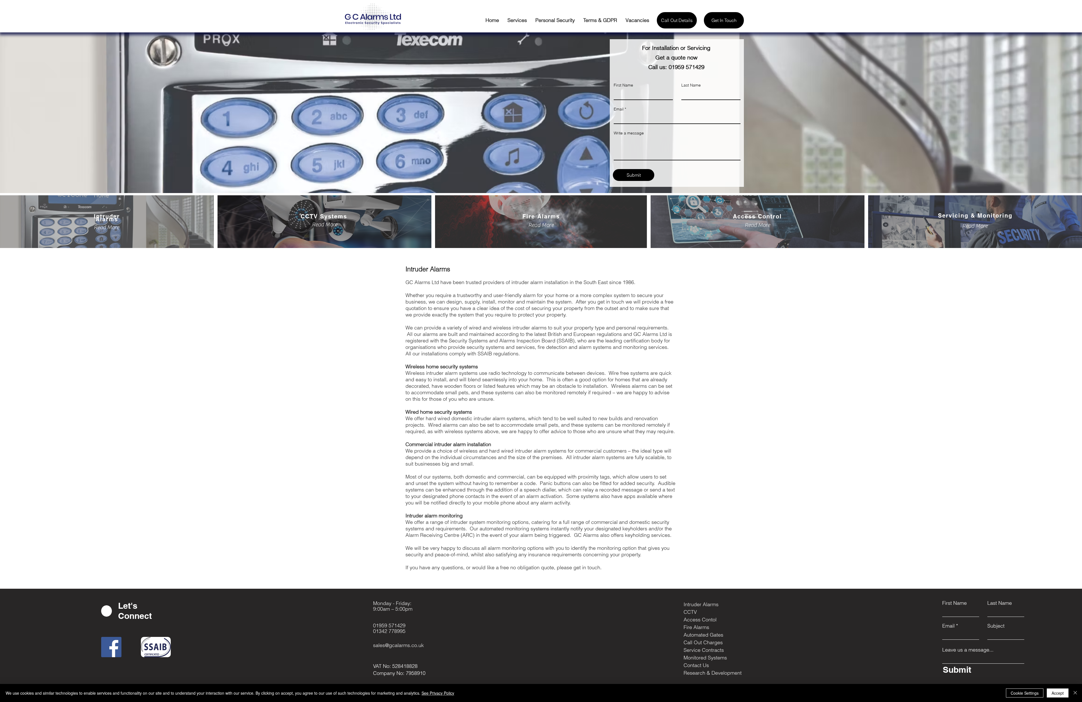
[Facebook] (111, 647)
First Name (954, 603)
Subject (996, 625)
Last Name (999, 603)
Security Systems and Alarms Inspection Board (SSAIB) (512, 340)
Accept (1058, 693)
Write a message (629, 133)
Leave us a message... (968, 649)
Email (948, 625)
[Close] (1075, 692)
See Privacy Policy (438, 693)
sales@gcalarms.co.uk (398, 645)
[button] (517, 20)
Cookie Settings (1025, 693)
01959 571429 (389, 625)
